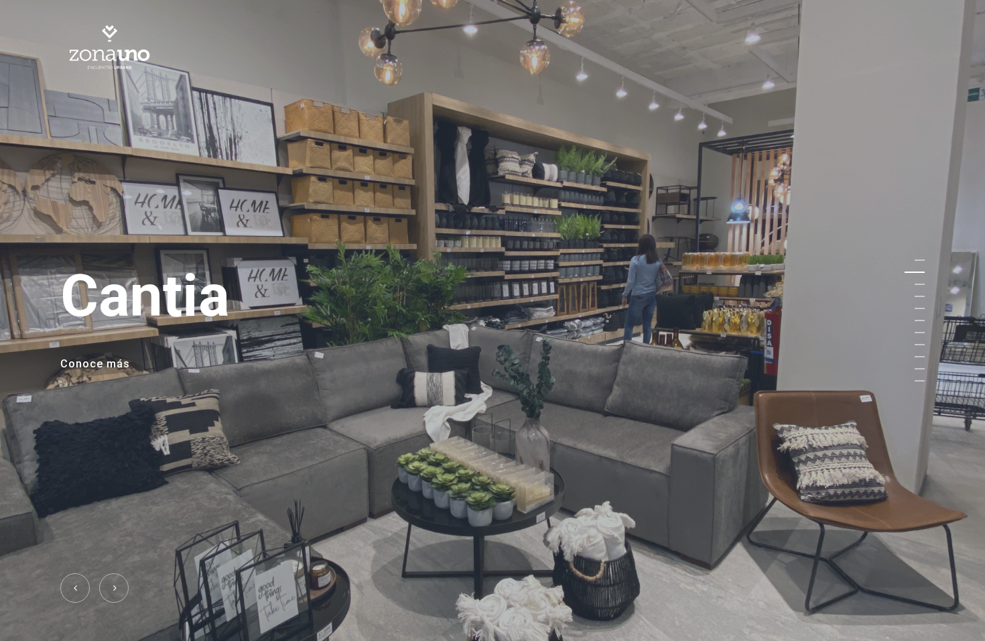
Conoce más (95, 364)
